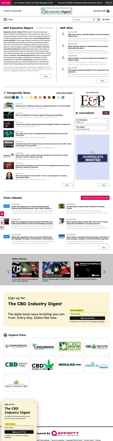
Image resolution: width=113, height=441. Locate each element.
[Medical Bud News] (70, 364)
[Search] (94, 19)
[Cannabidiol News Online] (43, 346)
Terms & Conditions (97, 321)
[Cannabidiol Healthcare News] (16, 346)
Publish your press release (94, 198)
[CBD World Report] (43, 364)
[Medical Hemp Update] (96, 364)
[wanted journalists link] (92, 101)
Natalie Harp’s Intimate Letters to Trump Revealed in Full (28, 3)
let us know (39, 69)
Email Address (77, 310)
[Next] (104, 272)
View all (108, 3)
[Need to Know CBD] (16, 383)
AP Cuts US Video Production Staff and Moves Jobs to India (83, 3)
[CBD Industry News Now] (70, 346)
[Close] (34, 402)
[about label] (16, 108)
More (46, 76)
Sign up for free (87, 318)
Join (106, 113)
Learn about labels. (64, 93)
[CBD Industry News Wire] (96, 346)
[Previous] (8, 272)
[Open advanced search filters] (98, 19)
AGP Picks (6, 3)
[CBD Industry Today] (16, 364)
